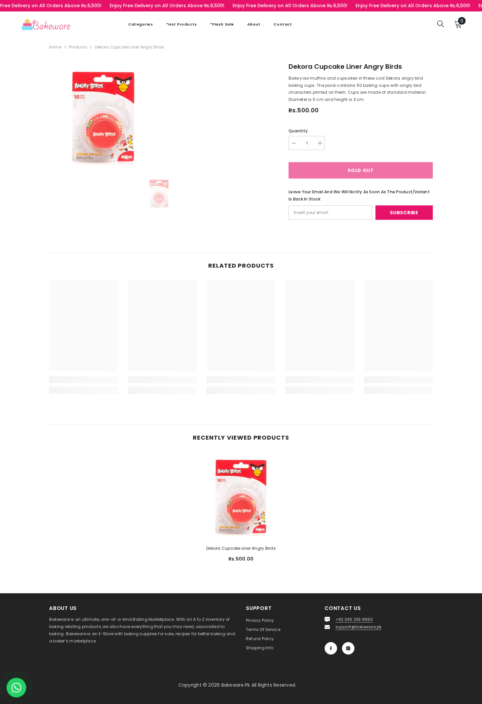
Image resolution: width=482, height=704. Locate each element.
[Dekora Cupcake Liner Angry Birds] (241, 495)
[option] (159, 193)
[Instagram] (348, 648)
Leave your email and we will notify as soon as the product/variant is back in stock (359, 195)
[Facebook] (331, 648)
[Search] (440, 23)
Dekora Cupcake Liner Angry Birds (241, 548)
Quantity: (299, 131)
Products (78, 47)
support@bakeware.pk (358, 627)
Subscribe (404, 212)
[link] (83, 379)
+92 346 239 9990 (354, 619)
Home (55, 47)
